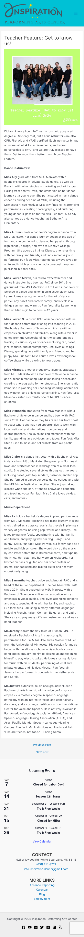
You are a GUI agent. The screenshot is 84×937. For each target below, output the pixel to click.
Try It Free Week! (48, 808)
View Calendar (42, 841)
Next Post (42, 752)
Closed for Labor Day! (48, 784)
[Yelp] (60, 927)
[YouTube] (30, 927)
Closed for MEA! (48, 820)
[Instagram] (48, 927)
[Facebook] (23, 927)
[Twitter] (42, 927)
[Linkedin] (36, 927)
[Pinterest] (54, 927)
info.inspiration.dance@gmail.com (46, 869)
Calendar (42, 889)
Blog (42, 894)
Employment (42, 898)
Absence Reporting (42, 885)
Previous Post (42, 745)
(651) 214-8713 (46, 864)
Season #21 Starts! (48, 796)
